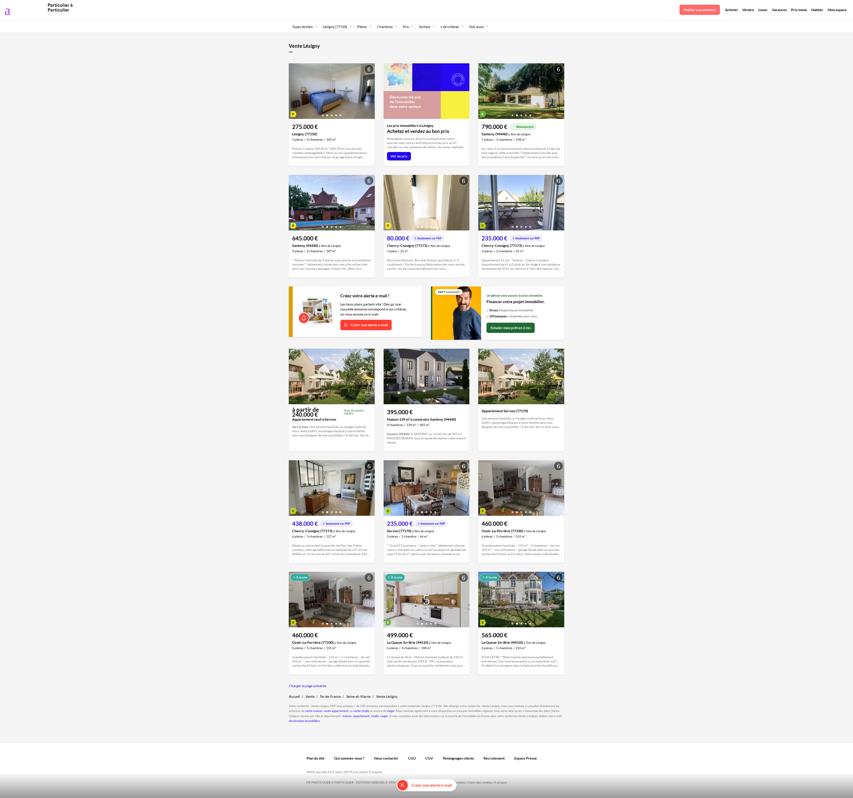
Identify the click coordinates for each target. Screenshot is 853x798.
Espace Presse (525, 758)
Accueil (294, 696)
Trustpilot (375, 772)
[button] (323, 113)
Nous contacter (386, 758)
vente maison (313, 711)
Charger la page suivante (307, 686)
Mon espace (837, 10)
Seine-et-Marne (358, 696)
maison (347, 716)
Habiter (817, 10)
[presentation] (293, 92)
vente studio (361, 711)
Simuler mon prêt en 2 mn (510, 328)
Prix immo (799, 10)
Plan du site (316, 758)
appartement (361, 716)
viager (391, 711)
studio (375, 716)
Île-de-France (330, 696)
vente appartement (336, 711)
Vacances (779, 10)
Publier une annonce (700, 10)
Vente (310, 696)
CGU (412, 758)
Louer (763, 10)
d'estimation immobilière (304, 721)
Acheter (731, 10)
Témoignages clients (458, 758)
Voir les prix (399, 156)
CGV (429, 758)
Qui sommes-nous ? (349, 758)
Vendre (748, 10)
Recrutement (494, 758)
